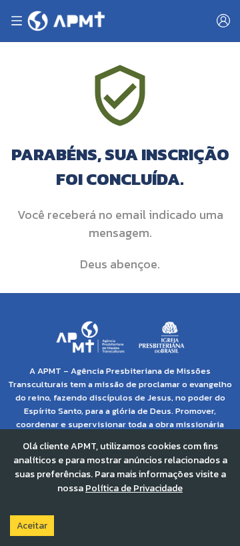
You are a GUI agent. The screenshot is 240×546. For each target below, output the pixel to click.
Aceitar (32, 526)
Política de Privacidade (134, 488)
